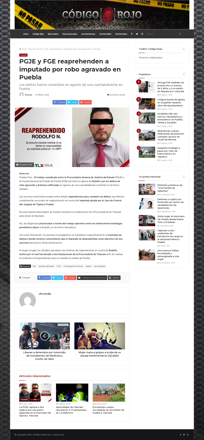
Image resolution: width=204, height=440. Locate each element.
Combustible (105, 34)
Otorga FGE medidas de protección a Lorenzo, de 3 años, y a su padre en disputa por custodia (170, 87)
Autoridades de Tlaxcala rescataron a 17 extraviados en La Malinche (71, 410)
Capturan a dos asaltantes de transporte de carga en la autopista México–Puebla (170, 236)
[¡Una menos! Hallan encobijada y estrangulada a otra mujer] (147, 254)
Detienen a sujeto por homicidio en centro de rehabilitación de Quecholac (170, 203)
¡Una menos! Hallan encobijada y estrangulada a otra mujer (168, 255)
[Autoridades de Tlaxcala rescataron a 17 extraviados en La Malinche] (72, 393)
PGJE (59, 266)
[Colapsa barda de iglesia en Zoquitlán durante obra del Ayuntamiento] (147, 103)
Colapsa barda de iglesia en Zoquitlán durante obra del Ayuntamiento (171, 102)
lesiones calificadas (46, 266)
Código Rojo (38, 34)
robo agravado (99, 266)
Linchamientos (88, 34)
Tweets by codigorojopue (150, 57)
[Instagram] (142, 33)
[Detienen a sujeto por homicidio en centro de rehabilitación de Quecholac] (147, 203)
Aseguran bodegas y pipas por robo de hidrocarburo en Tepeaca (168, 152)
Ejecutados (53, 34)
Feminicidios (121, 34)
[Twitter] (137, 33)
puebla (88, 266)
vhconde (28, 95)
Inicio (25, 34)
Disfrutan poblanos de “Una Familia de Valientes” (169, 188)
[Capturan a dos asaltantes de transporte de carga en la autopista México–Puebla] (147, 234)
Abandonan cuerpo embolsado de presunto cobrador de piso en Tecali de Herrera (170, 135)
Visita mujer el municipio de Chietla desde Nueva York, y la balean (171, 219)
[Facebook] (131, 33)
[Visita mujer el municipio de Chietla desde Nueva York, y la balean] (147, 220)
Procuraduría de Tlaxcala (73, 266)
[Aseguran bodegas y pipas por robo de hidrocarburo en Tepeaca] (147, 152)
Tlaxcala (31, 49)
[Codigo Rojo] (102, 14)
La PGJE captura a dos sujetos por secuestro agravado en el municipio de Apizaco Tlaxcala (35, 411)
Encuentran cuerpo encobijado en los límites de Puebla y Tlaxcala (108, 410)
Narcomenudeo (70, 34)
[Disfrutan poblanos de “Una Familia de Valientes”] (147, 189)
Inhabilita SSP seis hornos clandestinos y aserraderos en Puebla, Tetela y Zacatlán (170, 118)
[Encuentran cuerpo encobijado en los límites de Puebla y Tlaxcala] (109, 393)
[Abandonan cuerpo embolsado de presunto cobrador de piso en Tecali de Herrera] (147, 135)
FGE (34, 266)
